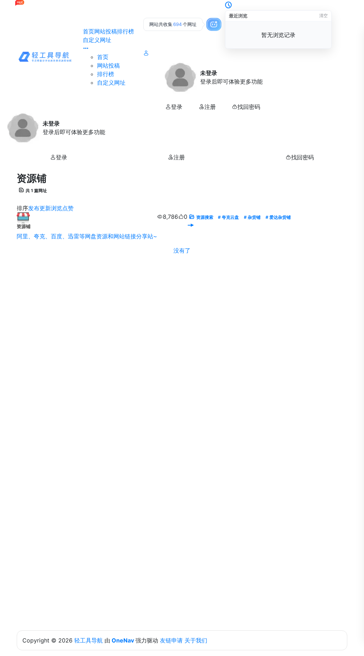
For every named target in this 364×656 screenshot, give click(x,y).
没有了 (182, 250)
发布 (33, 208)
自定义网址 (97, 39)
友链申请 (171, 640)
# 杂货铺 (252, 217)
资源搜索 (204, 217)
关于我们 (195, 640)
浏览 (56, 208)
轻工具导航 (88, 640)
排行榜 (125, 31)
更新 (45, 208)
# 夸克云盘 (228, 217)
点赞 (68, 208)
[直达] (190, 225)
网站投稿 (105, 31)
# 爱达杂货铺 (278, 217)
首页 (88, 31)
